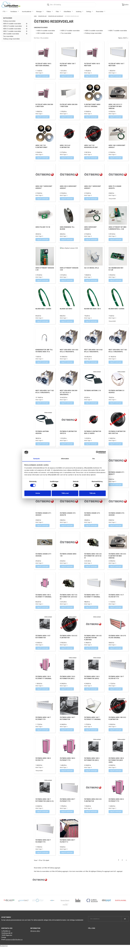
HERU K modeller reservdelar (12, 23)
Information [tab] (65, 458)
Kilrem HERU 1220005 (43, 309)
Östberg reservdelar (9, 21)
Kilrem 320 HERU (66, 309)
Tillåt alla (92, 493)
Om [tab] (93, 458)
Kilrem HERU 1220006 (116, 309)
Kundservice (4, 946)
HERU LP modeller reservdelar (12, 26)
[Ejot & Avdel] (120, 900)
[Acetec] (23, 900)
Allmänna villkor (35, 931)
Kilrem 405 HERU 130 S (92, 309)
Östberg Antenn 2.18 (92, 390)
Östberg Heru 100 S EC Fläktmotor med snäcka (117, 556)
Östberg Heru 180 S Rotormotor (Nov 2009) (116, 760)
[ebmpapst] (106, 900)
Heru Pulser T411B (42, 227)
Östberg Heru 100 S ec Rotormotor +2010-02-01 (93, 556)
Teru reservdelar (8, 36)
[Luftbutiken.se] (10, 5)
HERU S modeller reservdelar (12, 29)
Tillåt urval (65, 493)
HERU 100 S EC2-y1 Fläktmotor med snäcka (115, 106)
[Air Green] (38, 900)
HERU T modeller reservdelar (12, 31)
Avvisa (37, 493)
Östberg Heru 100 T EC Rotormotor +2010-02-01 (68, 597)
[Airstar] (52, 900)
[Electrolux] (65, 905)
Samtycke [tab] (36, 458)
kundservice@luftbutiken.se (14, 939)
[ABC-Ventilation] (9, 900)
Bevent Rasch (65, 900)
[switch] (54, 485)
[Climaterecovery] (92, 900)
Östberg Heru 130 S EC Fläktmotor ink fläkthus (93, 638)
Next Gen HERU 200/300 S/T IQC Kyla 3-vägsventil (68, 392)
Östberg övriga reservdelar (11, 39)
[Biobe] (78, 900)
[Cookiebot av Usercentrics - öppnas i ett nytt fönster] (97, 452)
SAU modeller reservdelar (11, 34)
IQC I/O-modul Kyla (91, 268)
